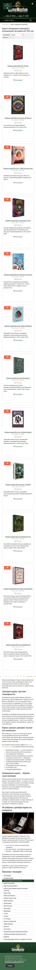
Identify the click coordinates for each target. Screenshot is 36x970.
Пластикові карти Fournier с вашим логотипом (18, 939)
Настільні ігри (8, 906)
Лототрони (7, 929)
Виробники (7, 911)
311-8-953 (10, 16)
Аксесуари (7, 908)
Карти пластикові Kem (10, 886)
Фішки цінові (7, 903)
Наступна (29, 676)
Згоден (10, 966)
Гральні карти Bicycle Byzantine (18, 378)
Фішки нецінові (8, 900)
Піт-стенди (7, 919)
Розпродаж (7, 875)
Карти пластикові (9, 883)
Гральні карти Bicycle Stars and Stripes (18, 589)
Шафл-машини (8, 924)
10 (24, 676)
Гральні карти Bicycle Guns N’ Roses (18, 118)
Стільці (6, 916)
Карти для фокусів (9, 895)
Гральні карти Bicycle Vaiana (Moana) (18, 326)
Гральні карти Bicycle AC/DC (18, 66)
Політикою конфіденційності (14, 962)
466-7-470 (22, 16)
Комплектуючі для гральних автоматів (16, 931)
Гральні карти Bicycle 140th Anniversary (18, 168)
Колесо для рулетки (10, 921)
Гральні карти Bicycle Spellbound (18, 645)
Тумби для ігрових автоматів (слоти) (15, 934)
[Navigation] (32, 4)
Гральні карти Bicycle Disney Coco (18, 221)
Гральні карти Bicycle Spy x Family (18, 485)
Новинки (6, 937)
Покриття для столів (10, 898)
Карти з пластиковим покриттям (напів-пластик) (16, 889)
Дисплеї (6, 926)
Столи (6, 913)
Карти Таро (7, 893)
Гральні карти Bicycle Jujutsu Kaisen (18, 432)
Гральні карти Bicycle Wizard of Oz (18, 537)
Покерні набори (8, 878)
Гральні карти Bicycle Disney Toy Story (18, 275)
